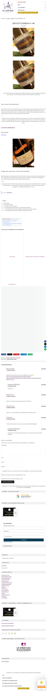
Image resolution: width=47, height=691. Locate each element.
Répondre (43, 384)
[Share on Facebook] (45, 341)
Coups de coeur (4, 588)
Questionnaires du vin (5, 594)
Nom (2, 457)
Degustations (10, 359)
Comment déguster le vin (6, 578)
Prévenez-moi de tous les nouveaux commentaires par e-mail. (13, 474)
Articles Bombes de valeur (6, 576)
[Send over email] (45, 349)
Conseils (8, 357)
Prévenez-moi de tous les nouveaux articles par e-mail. (12, 478)
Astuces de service (5, 581)
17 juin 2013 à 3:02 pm (10, 370)
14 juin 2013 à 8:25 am (10, 407)
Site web (3, 466)
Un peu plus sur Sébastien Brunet (8, 127)
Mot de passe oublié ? (8, 545)
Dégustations (12, 357)
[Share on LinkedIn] (45, 347)
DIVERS (15, 359)
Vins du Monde (4, 597)
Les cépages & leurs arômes (6, 582)
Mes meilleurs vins (5, 591)
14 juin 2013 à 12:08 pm (10, 396)
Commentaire (4, 445)
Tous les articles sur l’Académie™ (7, 623)
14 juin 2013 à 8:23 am (12, 430)
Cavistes (3, 593)
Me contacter (3, 565)
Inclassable (18, 357)
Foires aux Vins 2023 (5, 579)
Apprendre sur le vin (5, 585)
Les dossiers (3, 596)
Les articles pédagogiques (6, 584)
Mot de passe (6, 531)
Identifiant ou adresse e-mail (9, 525)
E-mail (2, 462)
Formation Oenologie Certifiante (7, 625)
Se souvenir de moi (8, 536)
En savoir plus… (28, 487)
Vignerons (3, 587)
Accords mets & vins (5, 575)
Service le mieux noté (26, 496)
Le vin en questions (5, 590)
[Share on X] (45, 344)
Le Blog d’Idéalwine (5, 661)
